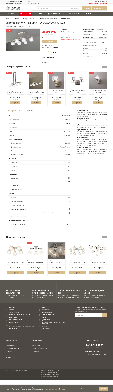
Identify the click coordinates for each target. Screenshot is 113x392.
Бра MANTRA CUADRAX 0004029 (98, 91)
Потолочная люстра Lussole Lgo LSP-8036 (98, 262)
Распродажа (25, 14)
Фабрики (39, 14)
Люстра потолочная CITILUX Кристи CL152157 (15, 262)
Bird (78, 8)
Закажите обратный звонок (98, 3)
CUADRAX (50, 57)
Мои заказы (36, 345)
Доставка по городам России (95, 354)
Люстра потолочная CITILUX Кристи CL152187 (77, 262)
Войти (29, 2)
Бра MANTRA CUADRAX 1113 (77, 91)
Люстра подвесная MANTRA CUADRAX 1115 (15, 91)
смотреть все (101, 29)
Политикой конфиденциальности (54, 389)
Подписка (35, 351)
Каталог (11, 14)
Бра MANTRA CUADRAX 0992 (56, 91)
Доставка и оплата (56, 14)
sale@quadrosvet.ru (92, 351)
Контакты (88, 14)
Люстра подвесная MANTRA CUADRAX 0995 (36, 91)
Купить (16, 103)
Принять (103, 388)
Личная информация (39, 348)
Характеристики (19, 26)
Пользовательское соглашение (49, 376)
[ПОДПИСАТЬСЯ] (104, 315)
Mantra (55, 47)
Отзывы (27, 26)
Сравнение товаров (33, 3)
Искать (87, 8)
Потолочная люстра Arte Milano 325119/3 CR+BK (35, 262)
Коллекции (9, 26)
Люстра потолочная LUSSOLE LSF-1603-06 (56, 262)
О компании (74, 14)
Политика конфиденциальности (50, 374)
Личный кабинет (39, 340)
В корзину (49, 42)
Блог (7, 354)
